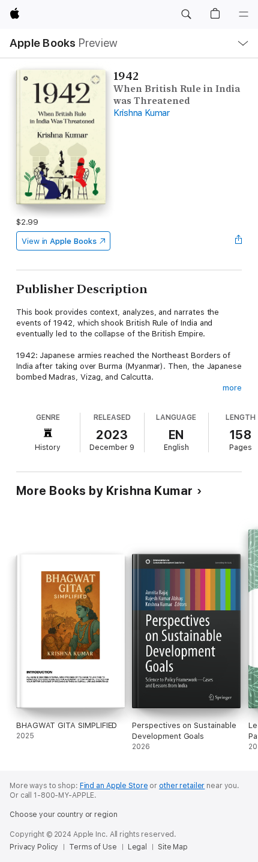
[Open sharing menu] (238, 241)
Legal (137, 847)
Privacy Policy (34, 847)
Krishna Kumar (141, 113)
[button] (186, 14)
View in (59, 241)
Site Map (173, 847)
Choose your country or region (64, 814)
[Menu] (243, 14)
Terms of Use (93, 847)
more (232, 387)
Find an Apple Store (114, 786)
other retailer (182, 786)
